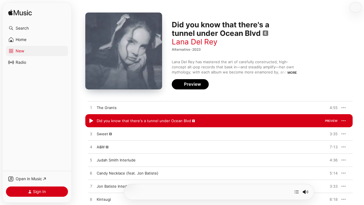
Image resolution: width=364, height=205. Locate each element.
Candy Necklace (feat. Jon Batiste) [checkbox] (127, 173)
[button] (37, 28)
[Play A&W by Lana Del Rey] (91, 147)
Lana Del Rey (194, 41)
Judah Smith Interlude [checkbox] (116, 160)
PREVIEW (331, 107)
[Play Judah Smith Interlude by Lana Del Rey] (91, 160)
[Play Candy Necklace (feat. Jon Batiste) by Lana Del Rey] (91, 173)
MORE (292, 73)
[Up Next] (296, 192)
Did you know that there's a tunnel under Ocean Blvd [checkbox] (144, 120)
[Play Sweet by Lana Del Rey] (91, 134)
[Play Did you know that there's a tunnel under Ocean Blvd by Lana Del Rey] (91, 121)
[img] (20, 13)
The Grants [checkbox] (107, 107)
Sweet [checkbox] (102, 134)
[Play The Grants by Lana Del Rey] (91, 107)
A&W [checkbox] (101, 147)
